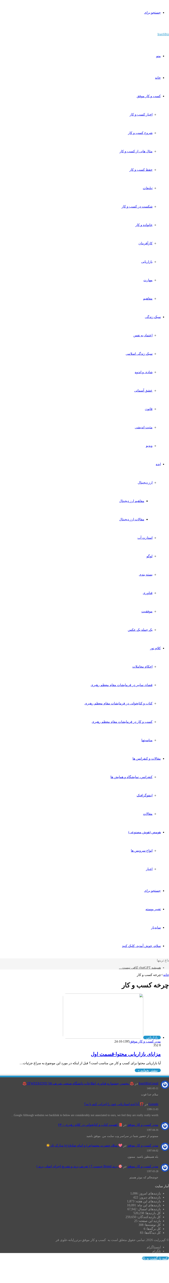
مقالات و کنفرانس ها (147, 758)
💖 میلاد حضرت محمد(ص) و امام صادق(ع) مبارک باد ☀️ (84, 1145)
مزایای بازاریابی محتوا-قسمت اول (126, 1054)
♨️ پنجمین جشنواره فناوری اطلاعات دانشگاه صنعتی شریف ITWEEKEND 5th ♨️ (78, 1083)
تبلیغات (148, 188)
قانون (149, 409)
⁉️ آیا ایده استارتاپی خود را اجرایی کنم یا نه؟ (114, 1104)
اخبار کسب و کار (141, 114)
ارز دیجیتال (145, 482)
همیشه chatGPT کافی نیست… (140, 967)
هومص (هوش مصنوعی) (144, 832)
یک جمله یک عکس (140, 629)
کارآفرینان (145, 243)
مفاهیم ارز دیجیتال (131, 501)
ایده (158, 464)
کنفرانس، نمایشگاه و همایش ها (131, 777)
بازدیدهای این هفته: (147, 1201)
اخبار (149, 869)
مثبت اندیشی (144, 427)
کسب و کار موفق (149, 96)
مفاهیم (148, 298)
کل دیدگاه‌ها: (152, 1232)
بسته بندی (146, 574)
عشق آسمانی (143, 390)
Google (153, 1104)
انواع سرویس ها (142, 850)
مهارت (148, 280)
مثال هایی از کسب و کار (136, 151)
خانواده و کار (144, 225)
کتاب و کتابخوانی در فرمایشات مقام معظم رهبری (118, 703)
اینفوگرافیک (145, 795)
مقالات (148, 813)
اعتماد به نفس (143, 335)
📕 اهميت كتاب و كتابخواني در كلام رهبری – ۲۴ (90, 1124)
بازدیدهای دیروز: (149, 1197)
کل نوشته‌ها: (152, 1225)
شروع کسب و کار (140, 133)
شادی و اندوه (144, 372)
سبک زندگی (153, 317)
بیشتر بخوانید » (148, 1070)
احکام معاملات (142, 666)
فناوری (148, 593)
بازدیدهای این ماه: (148, 1205)
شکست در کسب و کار (137, 206)
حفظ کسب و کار (141, 169)
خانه (158, 77)
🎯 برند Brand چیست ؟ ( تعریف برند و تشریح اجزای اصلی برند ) (79, 1166)
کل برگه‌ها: (153, 1228)
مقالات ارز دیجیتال (131, 519)
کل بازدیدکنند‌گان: (148, 1217)
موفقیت (147, 611)
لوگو (150, 556)
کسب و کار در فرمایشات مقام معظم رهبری (122, 721)
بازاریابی (147, 261)
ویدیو (149, 445)
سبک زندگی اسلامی (139, 353)
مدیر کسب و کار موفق (145, 1041)
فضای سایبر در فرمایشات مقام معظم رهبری (122, 685)
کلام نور (155, 648)
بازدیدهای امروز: (149, 1193)
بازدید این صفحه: (149, 1221)
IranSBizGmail (148, 1083)
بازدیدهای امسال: (148, 1209)
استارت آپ (145, 537)
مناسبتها (147, 740)
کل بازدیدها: (152, 1213)
